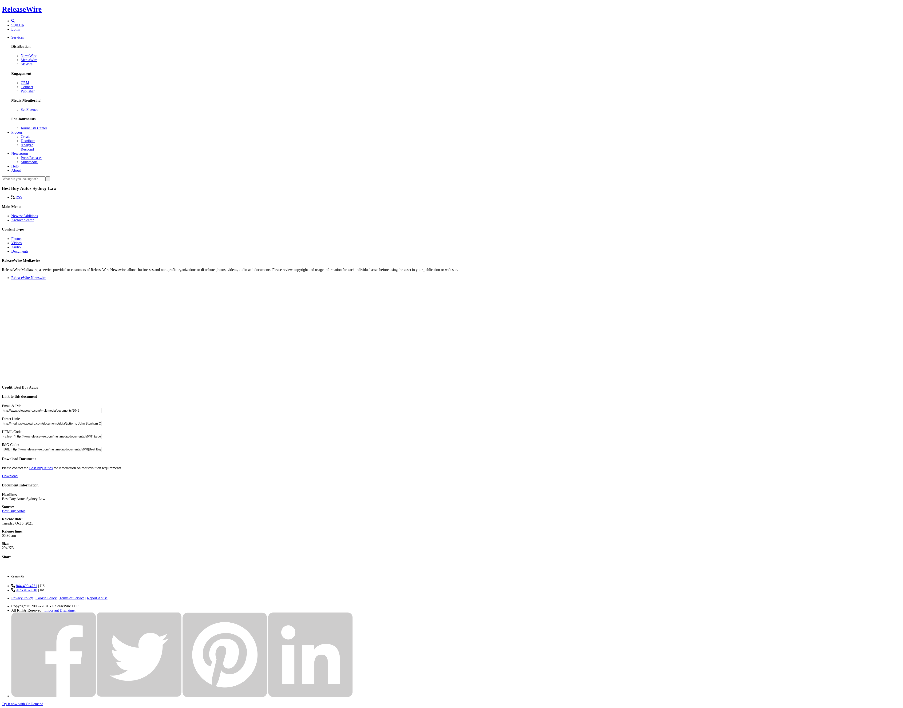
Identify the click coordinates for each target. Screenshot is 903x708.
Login (15, 29)
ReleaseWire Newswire (28, 278)
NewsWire (28, 56)
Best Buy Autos (41, 468)
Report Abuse (97, 598)
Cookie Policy (46, 598)
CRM (25, 83)
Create (25, 137)
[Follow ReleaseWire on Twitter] (139, 696)
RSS (19, 197)
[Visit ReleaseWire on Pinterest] (224, 696)
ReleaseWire (22, 9)
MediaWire (29, 60)
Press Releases (31, 158)
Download (10, 476)
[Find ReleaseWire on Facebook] (53, 696)
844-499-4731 (26, 586)
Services (17, 37)
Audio (16, 247)
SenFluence (29, 109)
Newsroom (19, 153)
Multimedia (29, 162)
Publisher (28, 91)
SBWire (26, 64)
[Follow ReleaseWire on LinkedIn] (310, 696)
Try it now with (22, 704)
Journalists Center (34, 128)
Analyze (27, 145)
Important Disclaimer (60, 610)
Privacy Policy (22, 598)
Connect (27, 87)
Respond (27, 149)
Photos (16, 239)
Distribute (28, 141)
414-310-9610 (26, 590)
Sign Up (17, 25)
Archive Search (22, 220)
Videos (16, 243)
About (16, 170)
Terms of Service (71, 598)
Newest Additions (24, 216)
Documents (19, 251)
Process (17, 132)
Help (15, 166)
